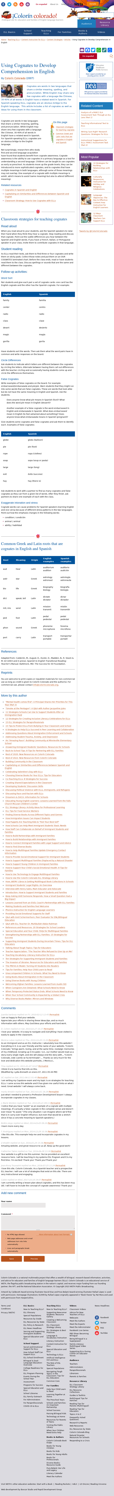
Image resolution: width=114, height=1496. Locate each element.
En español (41, 4)
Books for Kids (53, 1451)
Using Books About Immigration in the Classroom (30, 977)
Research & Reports (78, 1423)
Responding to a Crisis (80, 1441)
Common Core (53, 1381)
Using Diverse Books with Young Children (26, 980)
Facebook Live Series (79, 1330)
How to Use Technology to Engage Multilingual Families (33, 874)
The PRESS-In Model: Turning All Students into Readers (32, 966)
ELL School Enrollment (33, 1358)
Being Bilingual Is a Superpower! (78, 1340)
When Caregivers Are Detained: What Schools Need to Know (35, 988)
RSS (15, 4)
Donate (93, 4)
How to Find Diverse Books (19, 847)
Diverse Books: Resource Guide (54, 1464)
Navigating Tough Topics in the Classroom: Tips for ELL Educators (55, 1375)
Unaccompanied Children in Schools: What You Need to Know (36, 973)
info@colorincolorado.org (45, 685)
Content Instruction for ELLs (33, 40)
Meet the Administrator (80, 1327)
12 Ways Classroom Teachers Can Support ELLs (99, 217)
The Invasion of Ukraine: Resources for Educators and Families (36, 962)
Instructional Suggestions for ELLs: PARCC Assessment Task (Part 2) (94, 142)
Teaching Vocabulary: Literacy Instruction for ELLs (30, 955)
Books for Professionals (53, 1458)
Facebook (3, 4)
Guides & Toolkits (77, 1395)
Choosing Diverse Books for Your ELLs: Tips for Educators (34, 775)
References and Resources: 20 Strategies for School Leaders (35, 927)
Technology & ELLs (55, 1355)
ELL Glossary (29, 1312)
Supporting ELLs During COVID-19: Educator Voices (80, 1353)
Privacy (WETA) (8, 1313)
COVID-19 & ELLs (31, 1406)
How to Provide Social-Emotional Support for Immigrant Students (37, 857)
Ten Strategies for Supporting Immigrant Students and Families (36, 959)
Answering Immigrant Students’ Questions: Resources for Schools (38, 747)
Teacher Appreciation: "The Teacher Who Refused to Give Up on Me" (39, 951)
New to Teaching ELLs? (33, 1309)
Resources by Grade (32, 1319)
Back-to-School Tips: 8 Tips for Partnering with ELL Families (34, 751)
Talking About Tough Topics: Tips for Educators (28, 948)
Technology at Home (56, 1417)
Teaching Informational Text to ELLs (94, 124)
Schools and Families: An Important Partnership (56, 1405)
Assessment (28, 1382)
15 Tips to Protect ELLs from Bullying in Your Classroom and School (38, 726)
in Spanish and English (25, 190)
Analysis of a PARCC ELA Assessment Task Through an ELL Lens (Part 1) (96, 114)
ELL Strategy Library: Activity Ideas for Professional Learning (35, 807)
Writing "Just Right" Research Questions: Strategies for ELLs (94, 133)
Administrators (76, 1367)
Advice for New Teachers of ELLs (77, 1313)
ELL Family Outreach (32, 1397)
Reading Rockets (62, 1484)
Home (3, 40)
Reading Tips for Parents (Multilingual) (79, 1405)
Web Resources (76, 1426)
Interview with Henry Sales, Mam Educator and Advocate (33, 889)
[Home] (29, 17)
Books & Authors (82, 32)
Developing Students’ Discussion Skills (24, 786)
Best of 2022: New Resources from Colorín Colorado (31, 758)
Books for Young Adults (57, 1454)
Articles (67, 40)
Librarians (74, 1373)
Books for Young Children (54, 1447)
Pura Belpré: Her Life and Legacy (56, 1469)
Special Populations (32, 1315)
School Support (27, 32)
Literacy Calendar (54, 1473)
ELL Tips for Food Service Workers (22, 811)
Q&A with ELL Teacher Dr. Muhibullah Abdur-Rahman (31, 924)
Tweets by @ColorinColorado (93, 231)
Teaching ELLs (46, 32)
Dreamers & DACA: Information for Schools (27, 797)
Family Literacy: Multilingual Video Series (78, 1346)
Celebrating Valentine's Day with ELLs (24, 772)
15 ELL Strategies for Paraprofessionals (25, 722)
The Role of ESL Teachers (53, 1364)
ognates (10, 190)
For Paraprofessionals (33, 1403)
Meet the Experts (77, 1324)
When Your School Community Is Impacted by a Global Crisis (35, 995)
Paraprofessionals (78, 1370)
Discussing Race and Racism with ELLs (24, 793)
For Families (64, 32)
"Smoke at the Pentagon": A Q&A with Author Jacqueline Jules (36, 708)
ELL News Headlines (32, 1328)
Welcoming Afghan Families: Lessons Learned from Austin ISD (36, 984)
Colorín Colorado (15, 78)
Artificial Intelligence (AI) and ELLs (56, 1359)
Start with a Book (44, 1484)
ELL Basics (9, 32)
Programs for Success (33, 1385)
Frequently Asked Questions (77, 1418)
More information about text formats (54, 1235)
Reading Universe (98, 1484)
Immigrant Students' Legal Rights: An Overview (29, 885)
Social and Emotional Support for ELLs (33, 1348)
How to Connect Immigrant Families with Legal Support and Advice (38, 843)
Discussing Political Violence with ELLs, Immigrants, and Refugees (38, 790)
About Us (54, 4)
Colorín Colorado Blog (79, 1432)
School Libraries (30, 1393)
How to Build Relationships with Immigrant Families (31, 839)
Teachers (74, 1364)
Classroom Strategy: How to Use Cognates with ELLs (30, 201)
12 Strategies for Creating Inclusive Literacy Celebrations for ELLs (38, 719)
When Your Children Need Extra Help (55, 1431)
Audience (86, 24)
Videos (101, 32)
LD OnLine (84, 1484)
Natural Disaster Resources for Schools (79, 1436)
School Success (53, 1410)
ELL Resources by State (33, 1322)
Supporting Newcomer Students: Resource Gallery (57, 1314)
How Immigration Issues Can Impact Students (28, 818)
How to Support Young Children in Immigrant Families (32, 864)
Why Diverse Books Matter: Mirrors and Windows (29, 999)
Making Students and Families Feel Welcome (27, 906)
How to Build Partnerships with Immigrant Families (30, 836)
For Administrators (31, 1400)
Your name (6, 1201)
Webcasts (74, 1318)
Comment (7, 1214)
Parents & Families (78, 1376)
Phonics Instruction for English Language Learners (30, 910)
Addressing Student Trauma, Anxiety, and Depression (32, 737)
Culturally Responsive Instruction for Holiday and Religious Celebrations (99, 183)
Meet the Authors (54, 1476)
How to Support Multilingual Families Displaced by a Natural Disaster (39, 860)
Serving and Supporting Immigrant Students (33, 1332)
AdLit (74, 1484)
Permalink (54, 1014)
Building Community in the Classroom (24, 761)
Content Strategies (55, 40)
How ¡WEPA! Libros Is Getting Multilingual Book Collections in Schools (40, 881)
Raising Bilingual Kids (56, 1413)
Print (28, 4)
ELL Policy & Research (33, 1325)
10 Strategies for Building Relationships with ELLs (101, 167)
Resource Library (105, 23)
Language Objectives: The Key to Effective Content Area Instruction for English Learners (100, 201)
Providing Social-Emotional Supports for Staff (28, 913)
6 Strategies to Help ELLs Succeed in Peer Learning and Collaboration (40, 729)
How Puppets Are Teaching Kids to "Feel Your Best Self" (32, 822)
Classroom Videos (78, 1309)
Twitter (9, 4)
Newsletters (66, 4)
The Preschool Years (56, 1400)
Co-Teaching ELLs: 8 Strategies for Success (27, 779)
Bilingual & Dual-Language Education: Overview (32, 1363)
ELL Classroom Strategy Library (54, 1326)
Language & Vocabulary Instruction (57, 1337)
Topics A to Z (75, 1414)
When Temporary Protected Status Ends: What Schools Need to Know (39, 991)
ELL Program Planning (33, 1373)
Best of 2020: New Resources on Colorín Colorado (30, 754)
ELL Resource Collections (75, 1391)
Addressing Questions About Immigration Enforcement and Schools (39, 733)
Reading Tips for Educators (77, 1410)
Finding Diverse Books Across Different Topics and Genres (34, 815)
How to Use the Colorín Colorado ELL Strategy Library (32, 878)
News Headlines (102, 1306)
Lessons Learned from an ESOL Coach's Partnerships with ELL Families (40, 903)
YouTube (21, 4)
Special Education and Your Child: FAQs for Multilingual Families (37, 931)
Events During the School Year (31, 1377)
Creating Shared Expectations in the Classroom (29, 783)
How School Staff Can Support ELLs (33, 1353)
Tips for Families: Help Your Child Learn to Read (29, 970)
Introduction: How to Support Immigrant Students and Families (36, 892)
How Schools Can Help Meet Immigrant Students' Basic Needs (36, 825)
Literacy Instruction (55, 1341)
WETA (79, 4)
